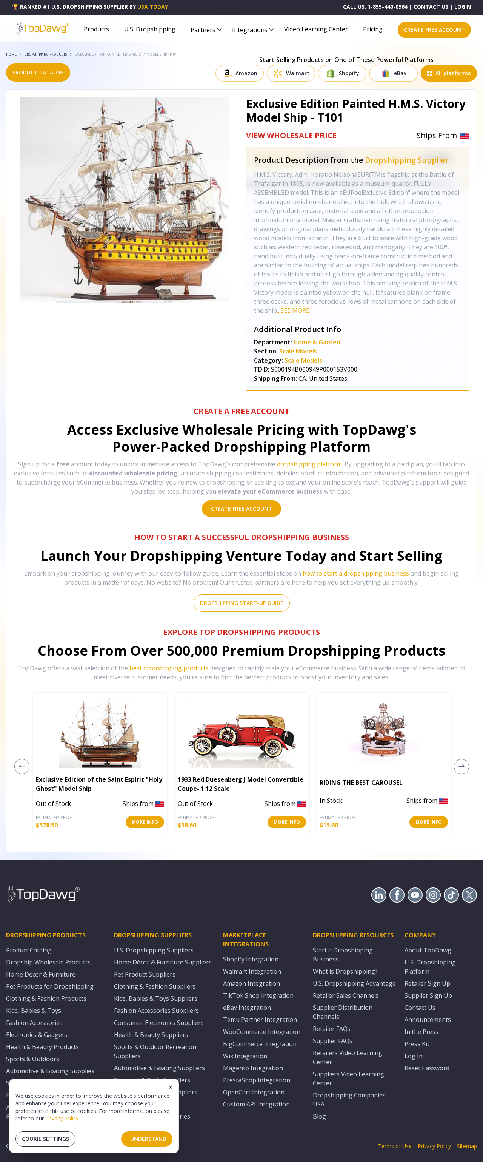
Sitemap (467, 1146)
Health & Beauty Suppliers (151, 1035)
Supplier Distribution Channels (342, 1012)
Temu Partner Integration (260, 1019)
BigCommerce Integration (260, 1044)
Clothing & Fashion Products (46, 998)
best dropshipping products (169, 668)
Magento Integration (253, 1068)
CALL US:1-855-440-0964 (375, 6)
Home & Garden (317, 342)
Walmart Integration (252, 971)
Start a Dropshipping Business (343, 954)
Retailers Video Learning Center (347, 1057)
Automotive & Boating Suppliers (159, 1068)
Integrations (250, 30)
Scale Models (298, 351)
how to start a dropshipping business (356, 573)
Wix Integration (245, 1056)
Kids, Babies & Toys (33, 1010)
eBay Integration (247, 1007)
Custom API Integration (256, 1104)
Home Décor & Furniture (40, 974)
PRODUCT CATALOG (38, 72)
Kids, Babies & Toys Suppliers (155, 998)
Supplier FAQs (332, 1041)
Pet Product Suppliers (144, 974)
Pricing (373, 29)
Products (96, 29)
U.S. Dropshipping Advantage (354, 983)
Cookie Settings (45, 1138)
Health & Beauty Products (42, 1047)
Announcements (428, 1019)
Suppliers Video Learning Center (348, 1078)
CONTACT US (431, 6)
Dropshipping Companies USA (349, 1099)
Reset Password (427, 1068)
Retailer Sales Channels (346, 995)
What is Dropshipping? (345, 971)
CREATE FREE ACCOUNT (434, 29)
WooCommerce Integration (261, 1032)
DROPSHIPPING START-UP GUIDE (241, 602)
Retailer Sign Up (427, 983)
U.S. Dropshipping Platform (430, 966)
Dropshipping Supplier (407, 160)
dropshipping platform (309, 464)
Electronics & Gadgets (36, 1035)
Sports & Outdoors (32, 1059)
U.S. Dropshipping (149, 29)
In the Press (421, 1032)
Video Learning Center (316, 29)
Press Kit (417, 1044)
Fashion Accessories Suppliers (156, 1010)
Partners (203, 30)
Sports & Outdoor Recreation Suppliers (155, 1051)
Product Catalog (29, 950)
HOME (11, 54)
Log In (414, 1056)
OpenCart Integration (254, 1092)
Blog (319, 1116)
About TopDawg (428, 950)
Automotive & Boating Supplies (50, 1071)
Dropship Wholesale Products (48, 962)
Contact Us (420, 1007)
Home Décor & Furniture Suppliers (163, 962)
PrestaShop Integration (256, 1080)
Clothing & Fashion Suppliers (155, 986)
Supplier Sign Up (428, 995)
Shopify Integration (250, 959)
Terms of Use (395, 1146)
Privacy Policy (61, 1118)
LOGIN (462, 6)
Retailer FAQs (332, 1029)
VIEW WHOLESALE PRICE (291, 135)
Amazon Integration (251, 983)
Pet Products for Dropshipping (50, 986)
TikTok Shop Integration (258, 995)
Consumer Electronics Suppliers (159, 1022)
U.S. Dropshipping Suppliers (154, 950)
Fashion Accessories (34, 1022)
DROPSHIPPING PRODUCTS (45, 54)
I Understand (146, 1138)
